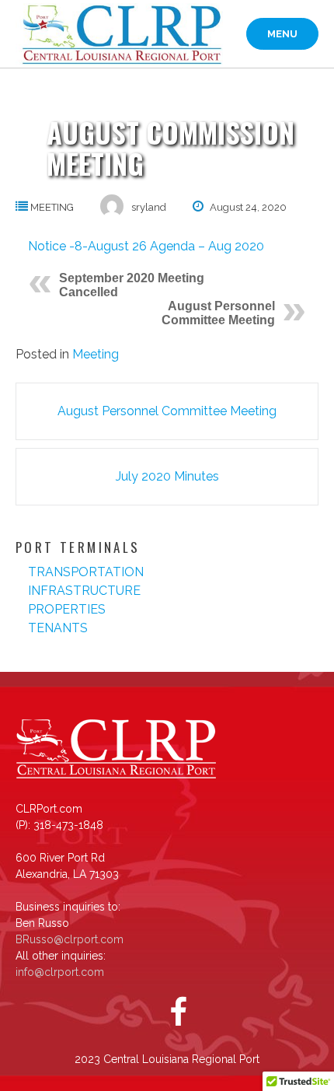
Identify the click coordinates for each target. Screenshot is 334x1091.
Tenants (58, 628)
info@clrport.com (60, 972)
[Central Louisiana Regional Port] (119, 34)
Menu (282, 34)
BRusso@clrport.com (70, 939)
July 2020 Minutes (167, 476)
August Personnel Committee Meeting (218, 313)
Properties (67, 609)
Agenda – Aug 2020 (207, 246)
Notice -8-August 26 (87, 246)
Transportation (86, 572)
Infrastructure (84, 590)
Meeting (52, 207)
